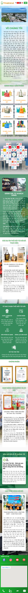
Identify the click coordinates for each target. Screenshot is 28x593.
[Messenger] (17, 590)
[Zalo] (10, 590)
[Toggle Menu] (25, 2)
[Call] (3, 590)
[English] (20, 3)
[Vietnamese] (18, 3)
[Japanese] (22, 3)
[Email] (24, 590)
